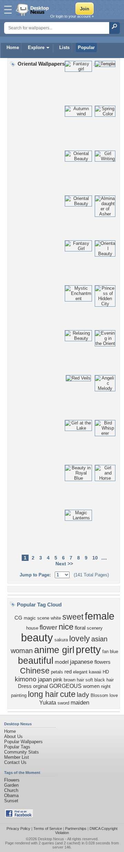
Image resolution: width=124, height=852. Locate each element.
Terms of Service (47, 828)
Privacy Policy (18, 828)
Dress (25, 686)
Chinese (35, 670)
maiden (80, 702)
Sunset (11, 800)
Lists (64, 47)
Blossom (99, 695)
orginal (40, 686)
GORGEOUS (65, 686)
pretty (88, 649)
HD (106, 671)
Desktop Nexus (51, 839)
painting (19, 695)
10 (95, 558)
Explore (36, 47)
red (68, 671)
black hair (104, 679)
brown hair (74, 679)
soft (89, 679)
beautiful (35, 660)
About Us (13, 736)
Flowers (12, 780)
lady (83, 694)
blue (114, 651)
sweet (72, 616)
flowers (102, 662)
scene (43, 618)
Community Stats (21, 752)
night (106, 686)
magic (30, 618)
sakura (61, 639)
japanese (81, 661)
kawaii (95, 671)
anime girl (54, 650)
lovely (79, 638)
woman (22, 650)
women (91, 686)
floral (80, 628)
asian (99, 639)
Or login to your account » (72, 16)
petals (57, 671)
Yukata (47, 703)
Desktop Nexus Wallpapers (33, 9)
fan (105, 651)
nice (66, 626)
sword (63, 703)
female (99, 616)
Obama (11, 795)
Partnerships (75, 828)
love (114, 695)
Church (11, 790)
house (32, 628)
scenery (95, 628)
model (62, 662)
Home (13, 47)
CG (18, 618)
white (56, 618)
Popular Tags (17, 746)
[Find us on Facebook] (19, 816)
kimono (26, 679)
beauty (37, 637)
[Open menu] (7, 9)
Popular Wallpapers (23, 741)
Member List (16, 757)
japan (45, 679)
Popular (86, 47)
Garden (11, 785)
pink (57, 679)
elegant (80, 671)
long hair (43, 694)
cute (67, 694)
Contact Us (15, 762)
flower (48, 627)
